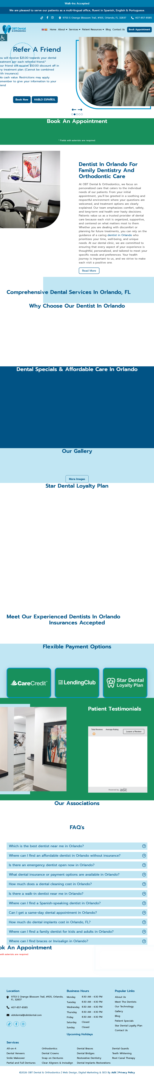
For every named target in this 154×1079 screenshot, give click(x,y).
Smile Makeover (16, 1058)
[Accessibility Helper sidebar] (3, 37)
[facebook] (47, 17)
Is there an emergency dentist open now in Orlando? (51, 865)
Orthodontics (49, 1048)
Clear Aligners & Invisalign (57, 1063)
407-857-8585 (143, 17)
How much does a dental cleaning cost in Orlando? (50, 884)
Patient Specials (124, 1020)
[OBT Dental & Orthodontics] (14, 29)
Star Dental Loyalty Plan (128, 1025)
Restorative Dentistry (89, 1058)
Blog (108, 29)
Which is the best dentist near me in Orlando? (46, 845)
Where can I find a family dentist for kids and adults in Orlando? (61, 931)
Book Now (21, 100)
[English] (43, 29)
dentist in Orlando (120, 235)
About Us (120, 997)
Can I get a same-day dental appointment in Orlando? (53, 912)
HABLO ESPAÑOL (44, 100)
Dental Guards (120, 1048)
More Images (77, 479)
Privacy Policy (126, 1072)
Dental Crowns (50, 1053)
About (61, 29)
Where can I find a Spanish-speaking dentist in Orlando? (55, 902)
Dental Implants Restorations (94, 1063)
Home (53, 29)
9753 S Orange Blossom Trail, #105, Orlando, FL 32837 (94, 17)
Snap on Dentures (52, 1058)
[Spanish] (46, 29)
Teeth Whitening (122, 1053)
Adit (113, 1072)
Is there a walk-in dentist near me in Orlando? (46, 893)
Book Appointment (139, 29)
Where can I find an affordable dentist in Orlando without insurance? (64, 855)
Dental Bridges (85, 1053)
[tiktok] (41, 18)
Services (73, 29)
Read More (89, 271)
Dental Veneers (16, 1053)
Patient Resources (92, 29)
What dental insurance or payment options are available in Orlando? (64, 874)
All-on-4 (11, 1048)
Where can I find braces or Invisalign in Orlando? (48, 941)
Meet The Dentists (125, 1002)
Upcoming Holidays (80, 1034)
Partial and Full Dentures (21, 1063)
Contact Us (118, 29)
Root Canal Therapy (123, 1058)
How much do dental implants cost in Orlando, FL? (50, 922)
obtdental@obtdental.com (26, 1015)
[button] (74, 109)
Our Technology (124, 1006)
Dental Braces (85, 1048)
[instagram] (52, 17)
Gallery (119, 1011)
